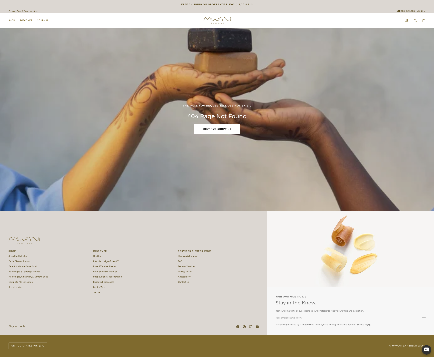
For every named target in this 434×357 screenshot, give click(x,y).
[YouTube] (257, 326)
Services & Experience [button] (195, 251)
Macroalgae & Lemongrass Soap (24, 271)
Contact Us (183, 282)
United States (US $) (410, 11)
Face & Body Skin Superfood (22, 266)
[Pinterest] (244, 326)
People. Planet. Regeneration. (107, 276)
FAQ (180, 261)
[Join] (423, 317)
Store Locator (15, 287)
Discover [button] (100, 251)
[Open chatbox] (426, 350)
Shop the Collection (18, 256)
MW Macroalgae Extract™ (106, 261)
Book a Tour (99, 287)
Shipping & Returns (187, 256)
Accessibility (184, 276)
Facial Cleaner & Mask (19, 261)
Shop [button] (12, 251)
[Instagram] (250, 326)
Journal (97, 292)
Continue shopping (217, 129)
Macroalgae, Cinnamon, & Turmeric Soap (28, 276)
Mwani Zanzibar (404, 345)
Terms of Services (186, 266)
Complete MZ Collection (20, 282)
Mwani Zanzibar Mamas (104, 266)
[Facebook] (237, 326)
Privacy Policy (336, 324)
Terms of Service (356, 324)
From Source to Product (105, 271)
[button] (13, 20)
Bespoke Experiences (103, 282)
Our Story (98, 256)
